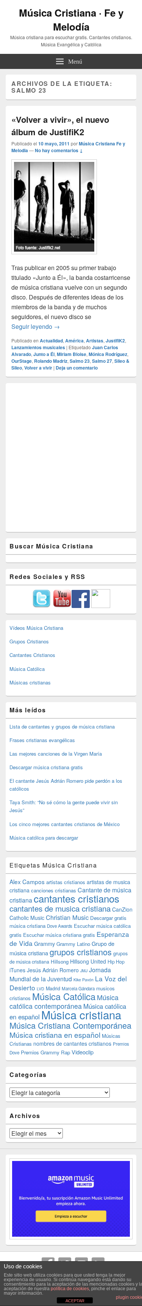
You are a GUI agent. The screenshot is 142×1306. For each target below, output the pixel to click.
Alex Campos (27, 881)
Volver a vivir (38, 367)
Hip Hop (116, 961)
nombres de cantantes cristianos (72, 1043)
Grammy (44, 943)
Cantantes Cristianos (32, 654)
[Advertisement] (71, 457)
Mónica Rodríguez (108, 354)
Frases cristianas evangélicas (42, 740)
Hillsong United (88, 961)
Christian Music (67, 917)
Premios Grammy (40, 1052)
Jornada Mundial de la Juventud (60, 974)
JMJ (83, 970)
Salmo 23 (80, 360)
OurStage (21, 360)
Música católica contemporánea (64, 1002)
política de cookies (70, 1288)
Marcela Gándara (78, 988)
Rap (65, 1052)
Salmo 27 (102, 360)
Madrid (53, 988)
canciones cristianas (53, 890)
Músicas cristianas (30, 682)
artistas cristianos (65, 882)
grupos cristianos (81, 952)
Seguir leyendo (35, 326)
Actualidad (51, 340)
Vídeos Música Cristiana (36, 627)
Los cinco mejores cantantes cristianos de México (64, 824)
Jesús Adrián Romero (53, 970)
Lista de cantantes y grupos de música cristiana (62, 726)
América (74, 340)
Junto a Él (44, 354)
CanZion (122, 909)
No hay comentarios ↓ (59, 150)
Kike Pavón (83, 979)
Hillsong (60, 961)
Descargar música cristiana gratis (46, 767)
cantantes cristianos (76, 898)
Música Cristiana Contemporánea (70, 1025)
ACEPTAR (75, 1300)
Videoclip (83, 1052)
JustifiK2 (115, 340)
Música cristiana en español (54, 1035)
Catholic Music (26, 917)
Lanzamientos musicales (38, 347)
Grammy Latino (73, 943)
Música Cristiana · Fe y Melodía (71, 20)
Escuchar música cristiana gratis (59, 934)
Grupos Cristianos (29, 641)
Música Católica (27, 668)
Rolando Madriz (50, 360)
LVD (40, 988)
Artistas (94, 340)
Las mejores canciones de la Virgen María (55, 753)
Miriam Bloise (71, 354)
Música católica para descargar (43, 837)
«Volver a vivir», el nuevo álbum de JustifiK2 (60, 125)
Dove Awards (59, 926)
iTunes (17, 970)
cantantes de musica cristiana (60, 908)
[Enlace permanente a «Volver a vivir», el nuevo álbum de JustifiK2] (54, 258)
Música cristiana (81, 1014)
